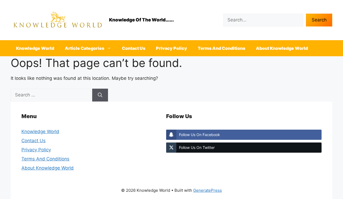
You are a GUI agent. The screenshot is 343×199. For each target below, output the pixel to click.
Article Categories (84, 48)
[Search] (100, 95)
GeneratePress (207, 190)
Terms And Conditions (221, 48)
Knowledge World (35, 48)
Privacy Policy (171, 48)
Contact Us (133, 48)
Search (319, 19)
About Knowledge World (282, 48)
